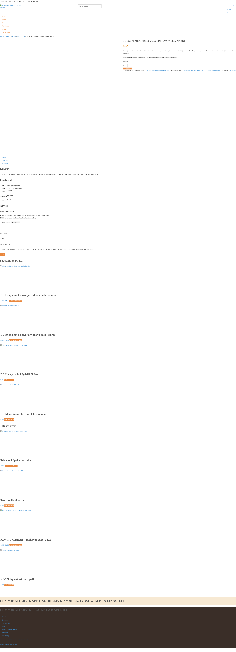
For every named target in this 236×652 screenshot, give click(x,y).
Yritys (3, 626)
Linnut (4, 29)
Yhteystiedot (5, 632)
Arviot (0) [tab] (5, 163)
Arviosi (3, 234)
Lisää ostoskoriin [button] (9, 380)
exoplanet (190, 70)
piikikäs (206, 70)
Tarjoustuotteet (6, 32)
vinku (219, 70)
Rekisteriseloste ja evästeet (9, 629)
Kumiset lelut (162, 70)
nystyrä (198, 70)
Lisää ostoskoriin (127, 68)
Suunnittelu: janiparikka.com (8, 644)
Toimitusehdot (6, 623)
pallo (202, 70)
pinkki (211, 70)
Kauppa (8, 36)
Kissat (3, 23)
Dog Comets (232, 70)
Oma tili (229, 9)
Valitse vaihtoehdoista (15, 300)
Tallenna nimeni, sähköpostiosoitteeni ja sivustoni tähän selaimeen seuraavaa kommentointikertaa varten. (47, 249)
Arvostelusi (5, 222)
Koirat (4, 19)
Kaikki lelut (148, 70)
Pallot (23, 36)
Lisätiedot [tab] (5, 160)
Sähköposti (5, 244)
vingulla (215, 70)
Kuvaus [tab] (4, 157)
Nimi (2, 239)
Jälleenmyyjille (6, 636)
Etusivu (4, 16)
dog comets (185, 70)
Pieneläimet (5, 26)
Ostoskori (230, 12)
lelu (195, 70)
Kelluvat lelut (155, 70)
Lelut (18, 36)
